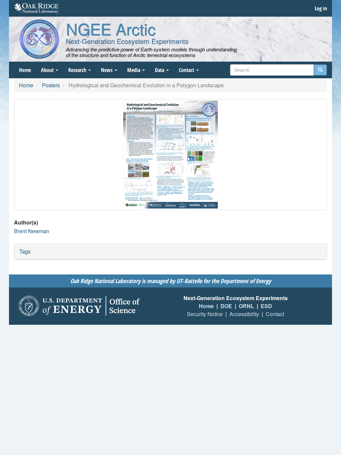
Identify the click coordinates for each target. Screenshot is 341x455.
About (48, 70)
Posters (51, 85)
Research (78, 70)
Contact (187, 70)
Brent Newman (31, 231)
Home (25, 70)
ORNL (246, 306)
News (107, 70)
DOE (226, 306)
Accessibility (244, 314)
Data (160, 70)
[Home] (39, 39)
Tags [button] (25, 251)
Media (134, 70)
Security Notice (205, 314)
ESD (266, 306)
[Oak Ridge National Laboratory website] (36, 8)
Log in (321, 8)
